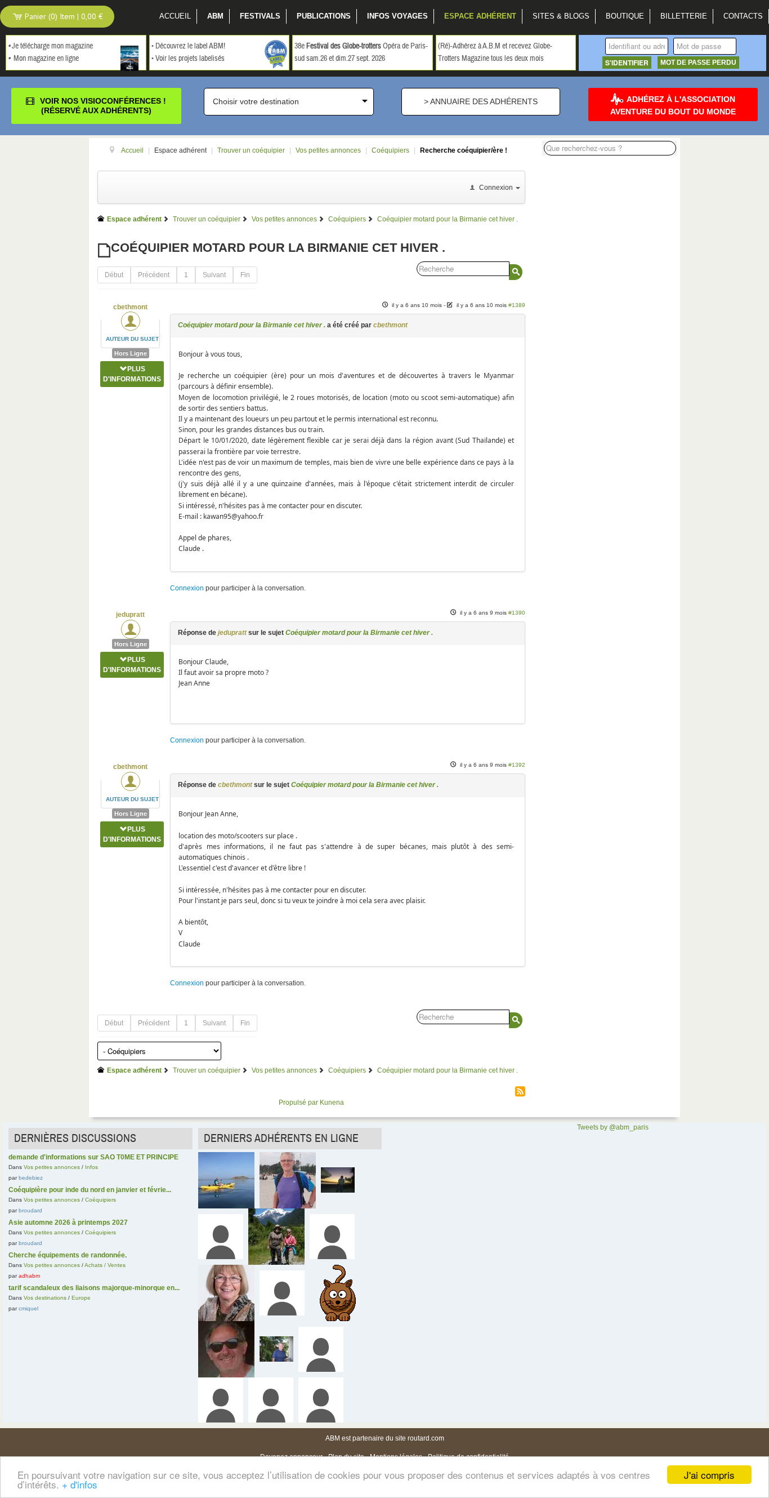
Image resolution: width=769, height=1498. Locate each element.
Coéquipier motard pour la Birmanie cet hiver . (251, 325)
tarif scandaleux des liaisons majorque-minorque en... (94, 1288)
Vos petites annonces (52, 1167)
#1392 (516, 765)
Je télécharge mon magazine (52, 46)
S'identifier (627, 62)
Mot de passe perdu (698, 62)
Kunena (332, 1102)
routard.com (426, 1438)
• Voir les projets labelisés (188, 59)
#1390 (516, 613)
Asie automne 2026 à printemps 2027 (68, 1222)
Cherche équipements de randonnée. (67, 1255)
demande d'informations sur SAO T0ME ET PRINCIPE (93, 1157)
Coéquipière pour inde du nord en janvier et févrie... (89, 1190)
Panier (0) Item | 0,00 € (63, 16)
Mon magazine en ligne (46, 59)
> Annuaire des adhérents (481, 101)
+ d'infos (79, 1484)
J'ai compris (709, 1475)
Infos (91, 1167)
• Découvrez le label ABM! (188, 46)
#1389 (516, 305)
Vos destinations (45, 1298)
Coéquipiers (100, 1200)
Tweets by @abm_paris (613, 1127)
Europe (81, 1298)
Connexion (187, 588)
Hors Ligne (130, 353)
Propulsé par (299, 1102)
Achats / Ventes (105, 1265)
